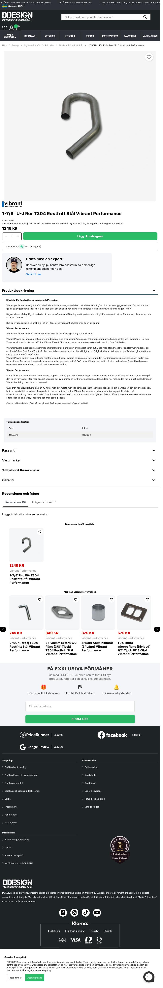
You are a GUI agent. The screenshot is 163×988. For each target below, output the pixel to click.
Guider (8, 798)
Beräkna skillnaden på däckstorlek (22, 791)
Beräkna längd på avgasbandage (21, 775)
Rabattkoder (11, 814)
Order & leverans (93, 791)
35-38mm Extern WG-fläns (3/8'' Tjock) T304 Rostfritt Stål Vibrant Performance (62, 648)
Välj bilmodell (10, 36)
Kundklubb (90, 775)
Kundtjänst (90, 783)
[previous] (3, 629)
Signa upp (80, 719)
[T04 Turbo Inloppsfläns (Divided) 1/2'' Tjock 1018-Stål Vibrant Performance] (134, 612)
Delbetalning (91, 767)
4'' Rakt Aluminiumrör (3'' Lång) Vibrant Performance (97, 646)
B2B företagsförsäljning (17, 839)
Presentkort (10, 806)
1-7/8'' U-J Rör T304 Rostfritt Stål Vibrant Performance (115, 45)
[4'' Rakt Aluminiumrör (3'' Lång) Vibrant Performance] (98, 612)
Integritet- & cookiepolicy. (38, 970)
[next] (157, 629)
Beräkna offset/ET (14, 783)
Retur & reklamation (95, 798)
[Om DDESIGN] (120, 850)
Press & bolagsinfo (14, 855)
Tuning (15, 45)
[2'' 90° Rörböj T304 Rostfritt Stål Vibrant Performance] (26, 612)
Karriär (8, 847)
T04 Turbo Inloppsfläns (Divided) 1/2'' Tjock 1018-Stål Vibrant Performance (133, 648)
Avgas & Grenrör (32, 45)
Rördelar (49, 45)
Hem (5, 45)
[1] (79, 126)
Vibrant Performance (23, 570)
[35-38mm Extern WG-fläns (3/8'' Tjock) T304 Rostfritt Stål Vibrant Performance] (62, 612)
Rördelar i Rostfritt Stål (70, 45)
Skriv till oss (33, 274)
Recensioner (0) (15, 502)
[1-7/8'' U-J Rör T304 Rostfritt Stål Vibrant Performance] (26, 545)
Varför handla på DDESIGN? (19, 863)
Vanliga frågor (92, 806)
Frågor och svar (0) (44, 502)
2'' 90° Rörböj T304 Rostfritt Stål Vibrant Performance (25, 646)
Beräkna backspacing (15, 767)
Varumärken (150, 36)
